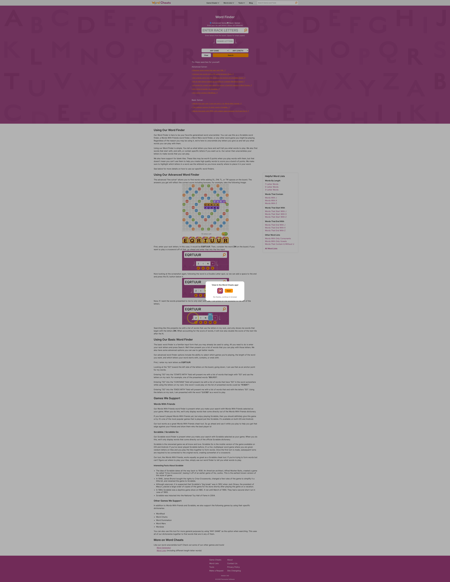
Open (229, 291)
